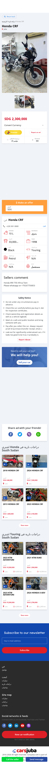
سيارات (4, 680)
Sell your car (24, 362)
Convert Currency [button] (12, 125)
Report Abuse (24, 339)
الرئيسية (4, 21)
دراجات (4, 702)
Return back (10, 16)
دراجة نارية (11, 21)
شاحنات (5, 687)
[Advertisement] (24, 172)
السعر (9, 207)
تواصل (4, 670)
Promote (14, 132)
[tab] (24, 125)
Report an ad (35, 132)
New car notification (24, 734)
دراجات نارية (6, 684)
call (44, 226)
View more (24, 525)
